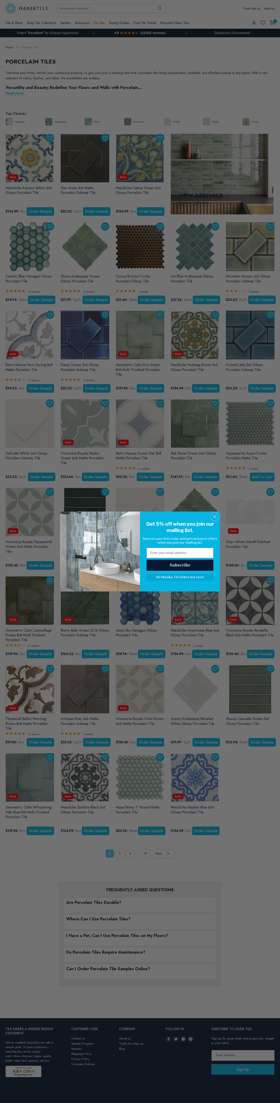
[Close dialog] (214, 516)
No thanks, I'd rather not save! (180, 577)
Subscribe (180, 565)
